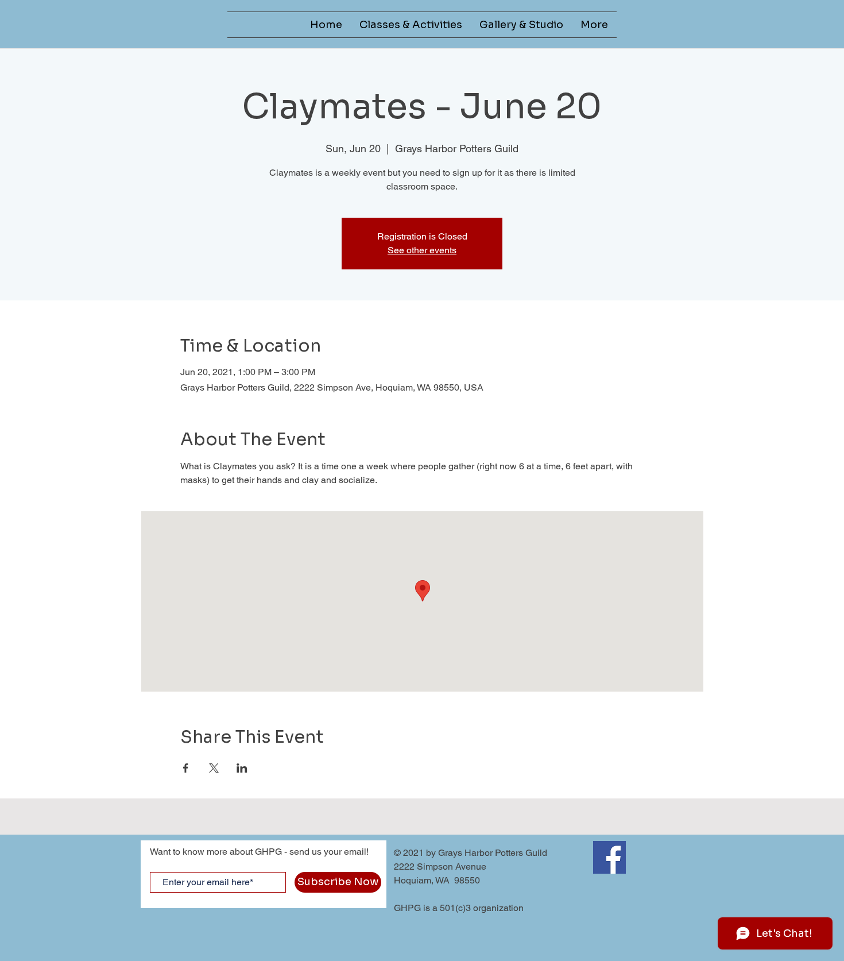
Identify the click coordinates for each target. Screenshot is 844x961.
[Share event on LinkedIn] (242, 768)
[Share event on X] (213, 768)
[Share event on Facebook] (185, 768)
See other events (422, 250)
